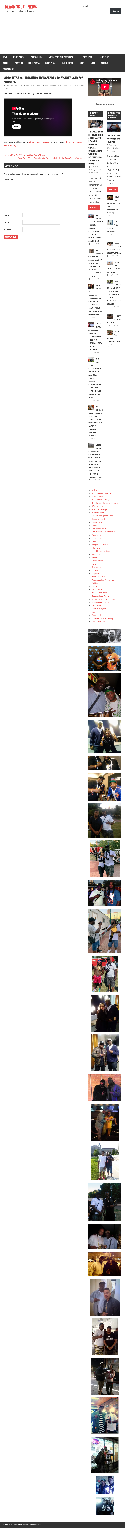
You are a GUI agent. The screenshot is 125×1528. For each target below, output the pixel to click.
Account (104, 63)
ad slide (6, 63)
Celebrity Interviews (100, 519)
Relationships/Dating (100, 596)
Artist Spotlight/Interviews (61, 57)
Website (7, 229)
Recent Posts (18, 57)
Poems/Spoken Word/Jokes (103, 580)
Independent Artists (100, 544)
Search (85, 6)
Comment (9, 180)
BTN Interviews (98, 506)
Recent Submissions (100, 592)
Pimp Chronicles (98, 576)
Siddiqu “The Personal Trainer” (114, 115)
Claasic (94, 525)
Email (6, 222)
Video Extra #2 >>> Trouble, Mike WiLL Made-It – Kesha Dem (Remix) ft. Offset (50, 158)
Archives (95, 490)
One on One (97, 567)
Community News (99, 528)
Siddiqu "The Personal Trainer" (104, 599)
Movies (95, 557)
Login (93, 63)
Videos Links (36, 57)
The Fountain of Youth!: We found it (113, 138)
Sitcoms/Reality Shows (101, 602)
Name (6, 215)
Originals (95, 573)
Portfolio (19, 63)
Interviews (96, 548)
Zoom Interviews (99, 621)
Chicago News (86, 57)
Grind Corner (97, 538)
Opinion (95, 570)
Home (5, 57)
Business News (98, 512)
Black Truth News (33, 85)
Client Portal (34, 63)
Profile (94, 586)
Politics (95, 583)
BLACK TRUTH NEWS (21, 7)
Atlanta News (97, 496)
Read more (94, 207)
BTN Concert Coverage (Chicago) (105, 503)
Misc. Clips (62, 85)
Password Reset (9, 69)
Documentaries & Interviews (103, 531)
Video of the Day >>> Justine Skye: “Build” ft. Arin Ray (27, 155)
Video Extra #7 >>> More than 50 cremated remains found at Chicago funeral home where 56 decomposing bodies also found (95, 147)
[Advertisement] (62, 36)
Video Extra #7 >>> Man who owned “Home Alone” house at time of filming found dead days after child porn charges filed (95, 461)
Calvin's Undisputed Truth (102, 516)
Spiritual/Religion (99, 608)
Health (94, 541)
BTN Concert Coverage (101, 500)
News (94, 564)
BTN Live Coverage (99, 509)
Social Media (97, 605)
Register (81, 63)
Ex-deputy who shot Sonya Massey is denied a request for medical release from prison (95, 263)
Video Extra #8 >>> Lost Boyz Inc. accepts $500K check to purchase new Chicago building (95, 337)
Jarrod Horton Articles (101, 551)
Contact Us (104, 57)
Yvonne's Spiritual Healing (102, 618)
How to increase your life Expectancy (113, 203)
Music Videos (97, 560)
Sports (94, 612)
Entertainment (51, 85)
